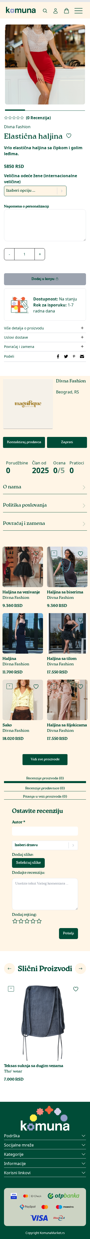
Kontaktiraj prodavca (24, 442)
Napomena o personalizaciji (26, 206)
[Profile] (55, 10)
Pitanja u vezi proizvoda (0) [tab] (45, 796)
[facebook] (58, 356)
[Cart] (66, 10)
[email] (82, 356)
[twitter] (66, 356)
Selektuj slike (28, 863)
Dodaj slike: (23, 855)
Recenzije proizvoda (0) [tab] (45, 778)
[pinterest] (74, 356)
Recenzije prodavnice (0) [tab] (45, 788)
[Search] (45, 11)
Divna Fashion (17, 126)
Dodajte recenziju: (28, 873)
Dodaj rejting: (24, 915)
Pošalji (68, 933)
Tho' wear (13, 1072)
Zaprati (67, 442)
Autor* (18, 822)
